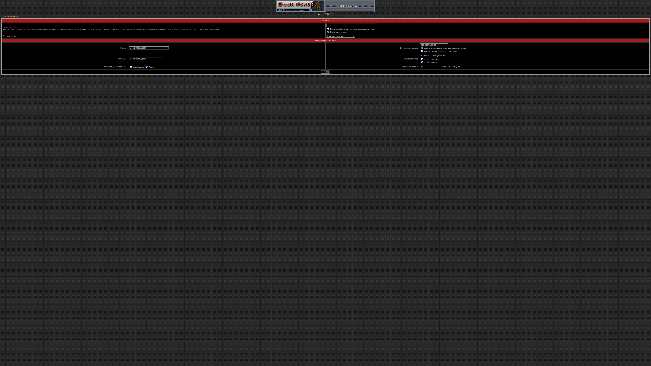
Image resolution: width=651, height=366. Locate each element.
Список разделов (10, 16)
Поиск (323, 13)
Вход (332, 13)
